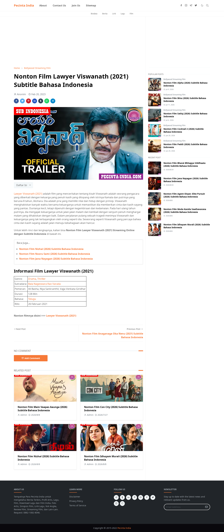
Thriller (41, 278)
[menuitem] (43, 5)
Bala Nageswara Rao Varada (44, 283)
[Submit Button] (206, 507)
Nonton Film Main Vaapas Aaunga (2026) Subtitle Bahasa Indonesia (42, 408)
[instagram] (186, 5)
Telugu (32, 299)
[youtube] (140, 497)
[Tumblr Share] (40, 101)
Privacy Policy (76, 501)
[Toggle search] (207, 5)
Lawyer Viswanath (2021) (28, 193)
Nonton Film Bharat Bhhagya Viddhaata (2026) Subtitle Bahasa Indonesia (184, 164)
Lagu (123, 13)
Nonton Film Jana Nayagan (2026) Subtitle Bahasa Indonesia (56, 258)
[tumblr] (122, 497)
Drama (32, 278)
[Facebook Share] (16, 101)
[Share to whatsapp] (46, 101)
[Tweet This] (22, 101)
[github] (122, 503)
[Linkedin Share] (34, 101)
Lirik (114, 13)
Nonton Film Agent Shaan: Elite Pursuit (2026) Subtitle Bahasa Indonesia (184, 195)
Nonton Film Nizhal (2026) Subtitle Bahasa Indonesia (51, 249)
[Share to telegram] (52, 101)
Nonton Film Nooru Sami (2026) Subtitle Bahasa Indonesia (54, 253)
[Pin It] (28, 101)
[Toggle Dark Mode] (202, 5)
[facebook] (181, 5)
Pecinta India (24, 5)
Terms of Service (77, 505)
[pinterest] (134, 497)
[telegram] (190, 5)
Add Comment (32, 358)
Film (131, 13)
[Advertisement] (78, 41)
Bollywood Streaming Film (174, 79)
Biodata (94, 13)
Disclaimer (74, 496)
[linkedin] (128, 497)
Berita (104, 13)
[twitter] (195, 5)
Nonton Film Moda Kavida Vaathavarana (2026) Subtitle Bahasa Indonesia (185, 210)
